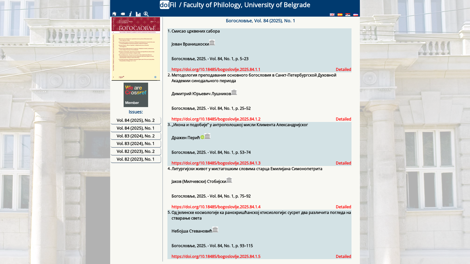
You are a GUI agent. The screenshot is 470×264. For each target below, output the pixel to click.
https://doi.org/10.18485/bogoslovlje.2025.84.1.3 (216, 163)
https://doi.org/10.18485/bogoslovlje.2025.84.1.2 (216, 119)
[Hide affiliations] (212, 42)
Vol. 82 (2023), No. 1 (136, 159)
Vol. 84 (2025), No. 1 (136, 128)
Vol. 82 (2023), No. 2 (136, 151)
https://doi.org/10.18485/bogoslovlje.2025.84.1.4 (216, 206)
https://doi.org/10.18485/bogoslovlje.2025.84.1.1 (216, 69)
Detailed (343, 69)
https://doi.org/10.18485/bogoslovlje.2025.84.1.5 (216, 256)
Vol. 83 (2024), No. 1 (136, 143)
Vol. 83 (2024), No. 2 (136, 136)
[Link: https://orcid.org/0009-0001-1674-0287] (202, 137)
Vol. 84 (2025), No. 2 (136, 120)
